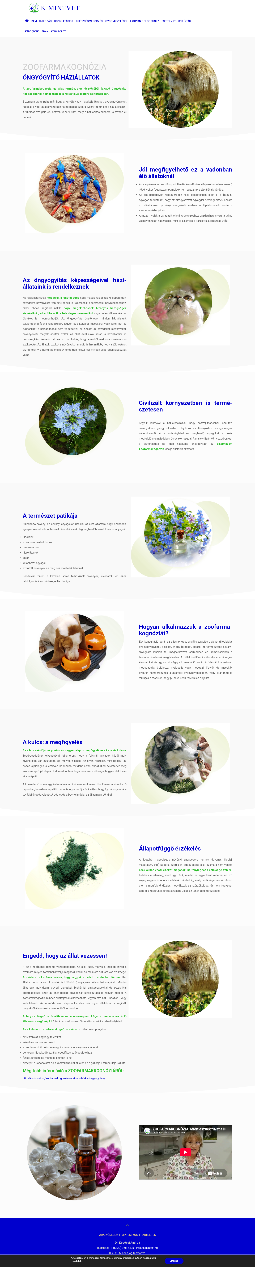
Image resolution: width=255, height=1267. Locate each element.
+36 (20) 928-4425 (122, 1248)
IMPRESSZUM (129, 1235)
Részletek (76, 1261)
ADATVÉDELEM (108, 1235)
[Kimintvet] (54, 8)
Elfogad (174, 1260)
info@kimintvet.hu (147, 1248)
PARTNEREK (148, 1235)
